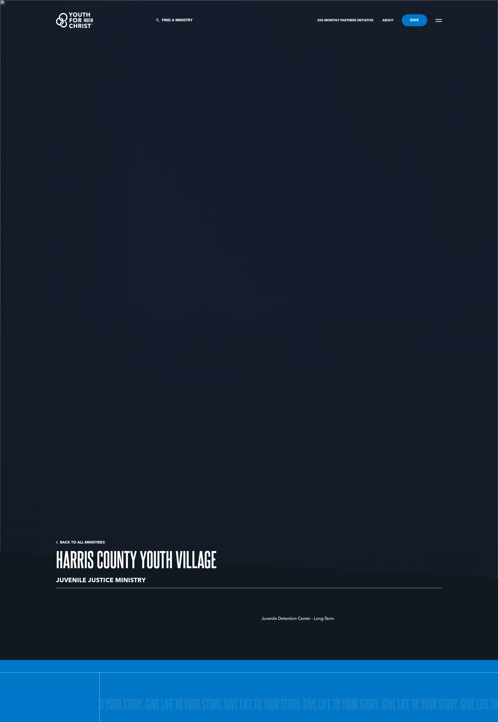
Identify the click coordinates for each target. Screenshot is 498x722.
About (387, 20)
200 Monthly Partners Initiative (345, 20)
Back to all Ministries (82, 542)
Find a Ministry (177, 20)
